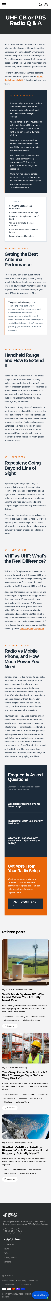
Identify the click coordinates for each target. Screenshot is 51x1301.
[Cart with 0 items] (46, 4)
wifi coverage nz (22, 1016)
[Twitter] (12, 1231)
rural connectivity (19, 1170)
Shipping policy (25, 1284)
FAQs (6, 1253)
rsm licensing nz (9, 1098)
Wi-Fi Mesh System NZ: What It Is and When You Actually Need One (25, 997)
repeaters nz (43, 1094)
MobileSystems (25, 1293)
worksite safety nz (22, 1102)
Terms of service (8, 1280)
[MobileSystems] (25, 4)
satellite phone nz (10, 1173)
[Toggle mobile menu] (10, 5)
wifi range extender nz (12, 1020)
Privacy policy (21, 1280)
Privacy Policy (10, 1257)
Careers (7, 1261)
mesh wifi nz (8, 1016)
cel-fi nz (6, 1170)
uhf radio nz (8, 1102)
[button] (46, 4)
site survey (23, 1098)
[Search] (40, 4)
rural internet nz (35, 1170)
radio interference (28, 1094)
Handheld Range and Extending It (24, 212)
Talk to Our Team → (24, 903)
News (6, 1248)
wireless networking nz (31, 1020)
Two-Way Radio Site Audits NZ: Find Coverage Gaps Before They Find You (25, 1075)
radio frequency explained (32, 628)
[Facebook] (5, 1231)
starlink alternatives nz (28, 1173)
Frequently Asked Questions (21, 236)
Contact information (9, 1284)
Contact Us (9, 1244)
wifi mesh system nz (38, 1016)
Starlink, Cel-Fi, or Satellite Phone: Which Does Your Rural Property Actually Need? (25, 1150)
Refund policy (33, 1280)
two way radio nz (36, 1098)
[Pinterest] (19, 1231)
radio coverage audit (11, 1094)
